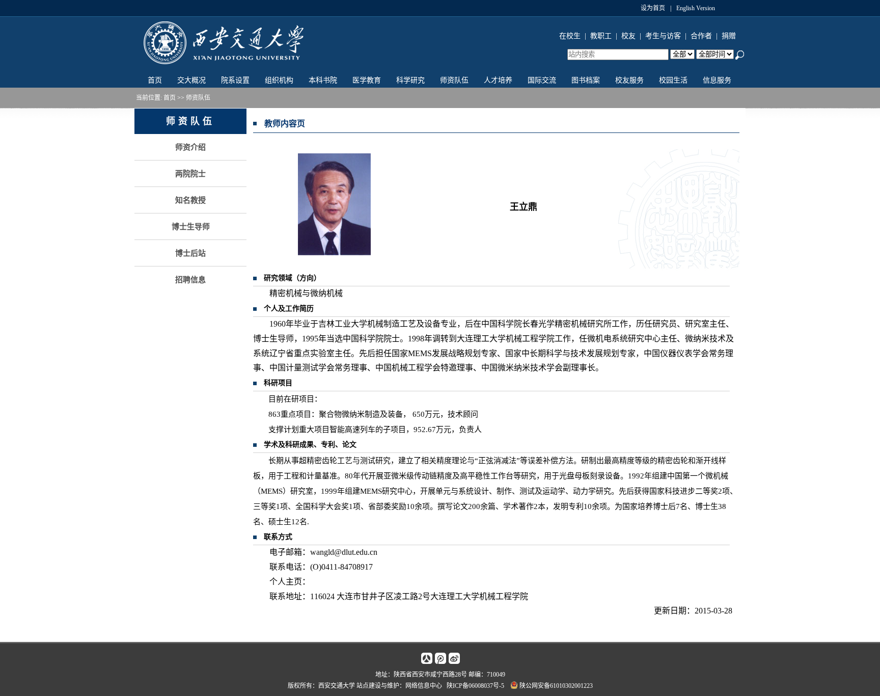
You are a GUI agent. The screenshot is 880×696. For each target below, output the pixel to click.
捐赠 (729, 36)
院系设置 (235, 80)
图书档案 (585, 80)
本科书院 (323, 80)
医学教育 (366, 80)
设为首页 (653, 8)
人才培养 (498, 80)
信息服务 (717, 80)
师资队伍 (454, 80)
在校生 (570, 36)
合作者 (701, 36)
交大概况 (191, 80)
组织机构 (279, 80)
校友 (628, 36)
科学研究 (410, 80)
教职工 (601, 36)
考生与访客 (663, 36)
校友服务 (629, 80)
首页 (155, 80)
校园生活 (673, 80)
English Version (695, 8)
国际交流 (542, 80)
